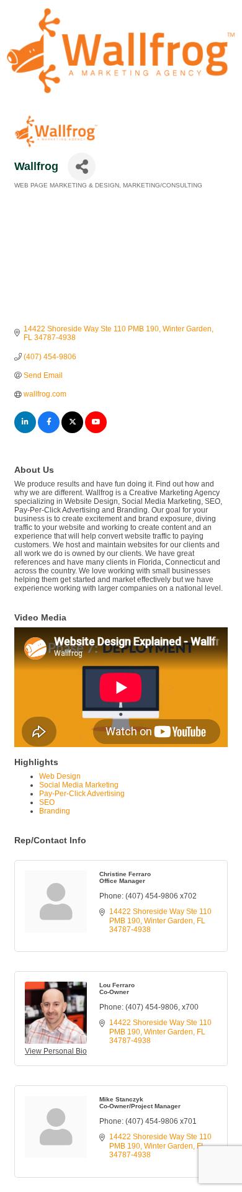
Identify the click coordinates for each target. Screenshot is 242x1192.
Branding (54, 811)
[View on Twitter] (72, 430)
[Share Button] (82, 167)
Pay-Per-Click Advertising (82, 793)
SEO (47, 802)
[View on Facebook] (49, 430)
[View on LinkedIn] (25, 430)
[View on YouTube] (96, 430)
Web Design (60, 776)
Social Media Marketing (79, 785)
